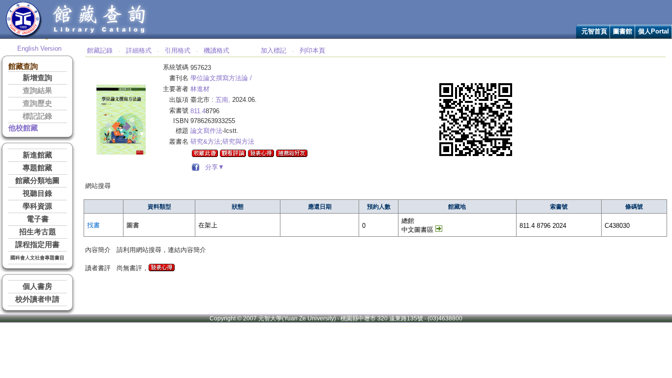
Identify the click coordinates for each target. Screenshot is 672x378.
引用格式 (177, 50)
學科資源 (37, 206)
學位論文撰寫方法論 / (221, 78)
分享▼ (212, 167)
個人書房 (37, 286)
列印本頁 (312, 50)
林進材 (200, 89)
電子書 (38, 219)
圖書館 (622, 31)
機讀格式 (216, 50)
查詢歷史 (37, 103)
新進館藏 (37, 155)
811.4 (198, 111)
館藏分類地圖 (37, 181)
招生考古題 (37, 232)
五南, (222, 99)
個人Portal (653, 31)
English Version (39, 48)
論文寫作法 (206, 130)
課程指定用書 (37, 245)
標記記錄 (37, 116)
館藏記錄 (100, 50)
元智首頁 (594, 31)
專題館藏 (37, 168)
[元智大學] (24, 36)
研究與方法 (238, 141)
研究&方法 (205, 141)
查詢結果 (37, 90)
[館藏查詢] (100, 36)
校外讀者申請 (37, 299)
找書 (93, 225)
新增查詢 (37, 78)
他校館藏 (23, 128)
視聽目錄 (37, 193)
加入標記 (273, 50)
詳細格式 (139, 50)
